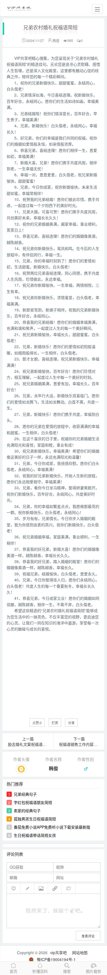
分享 (71, 722)
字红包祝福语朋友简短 (33, 802)
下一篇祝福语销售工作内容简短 (80, 741)
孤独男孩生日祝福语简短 (35, 818)
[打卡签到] (27, 888)
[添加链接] (55, 888)
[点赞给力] (68, 888)
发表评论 (88, 936)
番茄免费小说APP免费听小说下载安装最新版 (52, 827)
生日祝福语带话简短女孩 (35, 835)
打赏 (55, 722)
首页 (13, 971)
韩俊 (56, 40)
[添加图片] (41, 888)
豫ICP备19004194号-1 (56, 959)
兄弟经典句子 (25, 794)
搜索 (67, 971)
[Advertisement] (53, 671)
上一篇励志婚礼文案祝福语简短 (29, 741)
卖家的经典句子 (27, 810)
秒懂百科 (40, 971)
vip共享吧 (58, 952)
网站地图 (80, 952)
